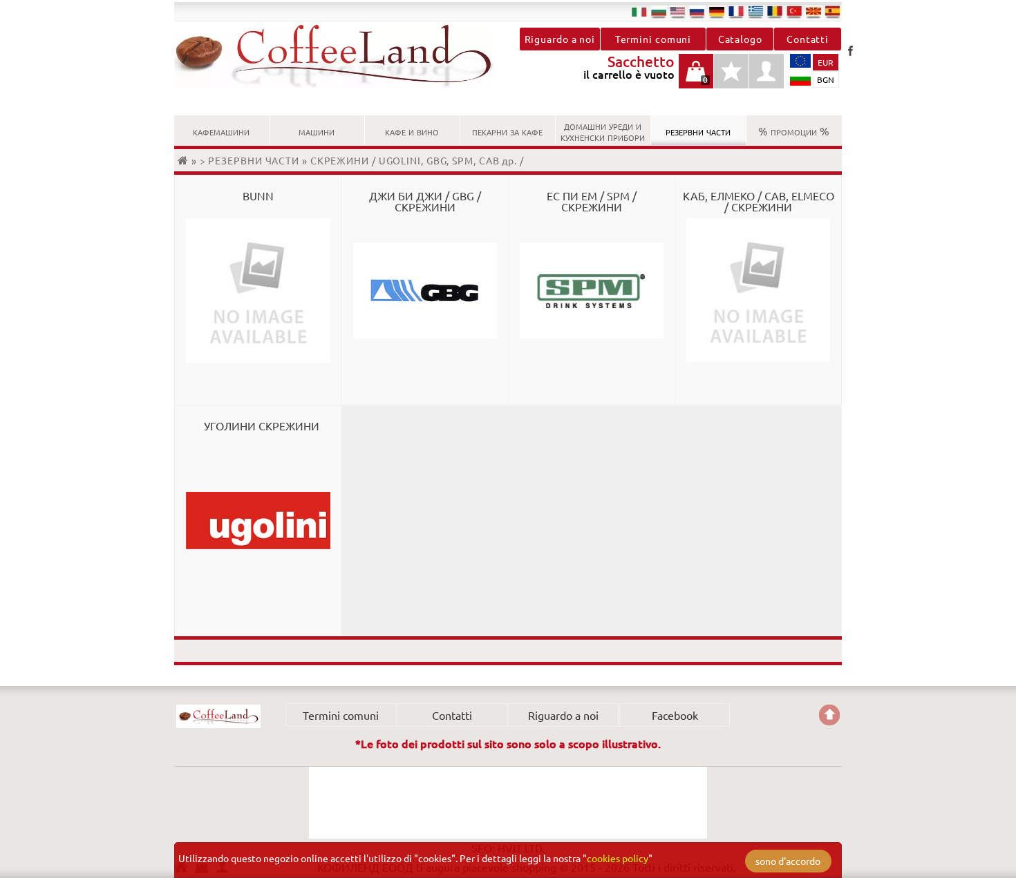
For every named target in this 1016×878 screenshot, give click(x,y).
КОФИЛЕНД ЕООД (218, 716)
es (833, 11)
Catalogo (740, 38)
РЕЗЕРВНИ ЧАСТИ (698, 130)
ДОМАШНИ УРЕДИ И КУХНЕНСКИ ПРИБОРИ (603, 130)
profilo (766, 71)
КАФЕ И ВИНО (412, 130)
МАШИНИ (317, 130)
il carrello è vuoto (696, 78)
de (716, 11)
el (755, 11)
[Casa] (184, 160)
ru (697, 11)
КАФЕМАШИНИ (221, 130)
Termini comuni (653, 38)
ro (774, 11)
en (678, 11)
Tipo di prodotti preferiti (731, 78)
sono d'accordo (787, 861)
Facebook (850, 50)
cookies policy (617, 858)
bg (658, 11)
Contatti (808, 38)
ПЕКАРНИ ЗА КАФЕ (507, 130)
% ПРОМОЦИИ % (793, 130)
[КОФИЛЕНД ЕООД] (341, 56)
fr (736, 11)
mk (813, 11)
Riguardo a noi (560, 38)
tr (794, 11)
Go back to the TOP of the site (829, 715)
